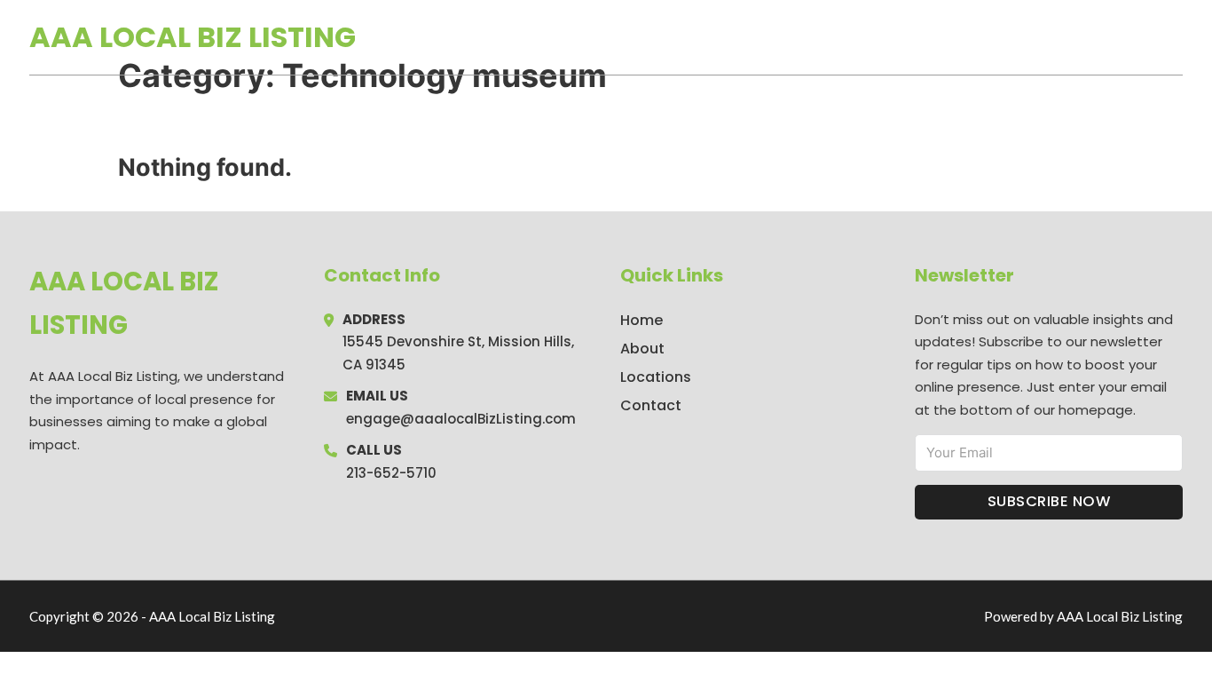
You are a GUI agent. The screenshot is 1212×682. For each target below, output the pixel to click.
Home (977, 37)
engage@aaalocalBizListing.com (461, 418)
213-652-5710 (391, 473)
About (642, 348)
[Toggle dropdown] (1176, 37)
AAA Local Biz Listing (192, 37)
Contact (650, 405)
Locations (1057, 37)
